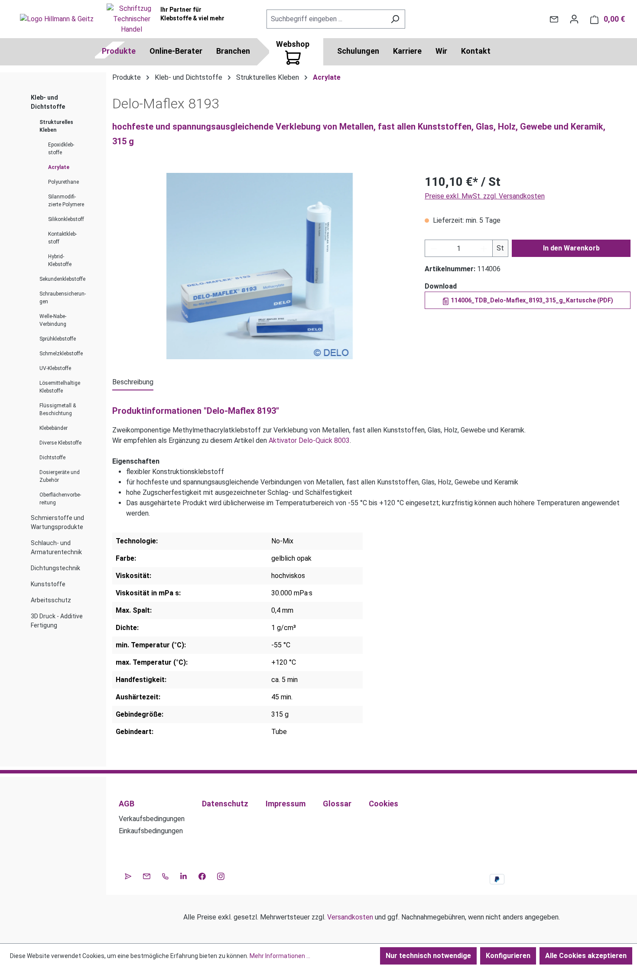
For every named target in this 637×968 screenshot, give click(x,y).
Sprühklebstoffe (57, 339)
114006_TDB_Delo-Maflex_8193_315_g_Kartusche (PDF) (531, 300)
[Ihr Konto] (574, 19)
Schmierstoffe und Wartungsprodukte (57, 522)
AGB (126, 803)
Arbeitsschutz (51, 600)
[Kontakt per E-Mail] (554, 19)
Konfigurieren (508, 956)
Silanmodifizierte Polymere (66, 201)
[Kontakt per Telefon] (165, 875)
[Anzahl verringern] (434, 248)
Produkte (119, 50)
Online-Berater (176, 50)
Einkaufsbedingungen (151, 831)
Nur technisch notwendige (428, 956)
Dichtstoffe (52, 458)
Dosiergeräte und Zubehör (59, 476)
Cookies (383, 803)
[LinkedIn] (183, 875)
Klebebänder (53, 428)
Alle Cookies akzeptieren (586, 956)
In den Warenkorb (571, 248)
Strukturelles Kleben (56, 126)
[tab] (132, 382)
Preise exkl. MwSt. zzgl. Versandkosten (485, 196)
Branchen (233, 50)
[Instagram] (220, 875)
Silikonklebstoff (66, 219)
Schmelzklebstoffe (61, 354)
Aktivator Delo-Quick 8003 (309, 440)
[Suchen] (395, 19)
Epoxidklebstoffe (61, 149)
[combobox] (325, 19)
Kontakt (476, 50)
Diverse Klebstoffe (60, 443)
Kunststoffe (48, 584)
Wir (441, 50)
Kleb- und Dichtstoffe (48, 102)
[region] (260, 266)
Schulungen (358, 50)
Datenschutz (225, 803)
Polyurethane (63, 182)
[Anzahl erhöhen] (484, 248)
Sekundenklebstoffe (62, 279)
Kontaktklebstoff (62, 238)
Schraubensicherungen (62, 298)
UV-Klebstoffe (55, 368)
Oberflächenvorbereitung (60, 499)
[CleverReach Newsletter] (128, 875)
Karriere (407, 50)
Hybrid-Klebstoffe (60, 260)
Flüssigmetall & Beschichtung (57, 409)
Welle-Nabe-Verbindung (52, 320)
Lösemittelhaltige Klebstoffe (59, 387)
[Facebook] (202, 875)
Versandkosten (350, 917)
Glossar (337, 803)
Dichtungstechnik (55, 568)
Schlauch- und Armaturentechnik (56, 547)
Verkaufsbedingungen (152, 819)
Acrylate (58, 167)
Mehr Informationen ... (280, 955)
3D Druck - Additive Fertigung (57, 621)
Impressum (286, 803)
